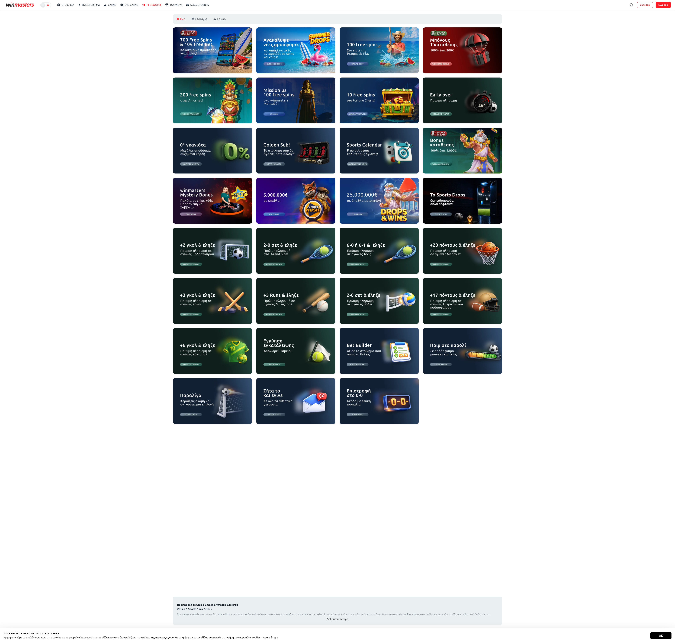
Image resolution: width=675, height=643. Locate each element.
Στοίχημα (201, 19)
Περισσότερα (270, 637)
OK (661, 635)
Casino (221, 19)
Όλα (182, 19)
